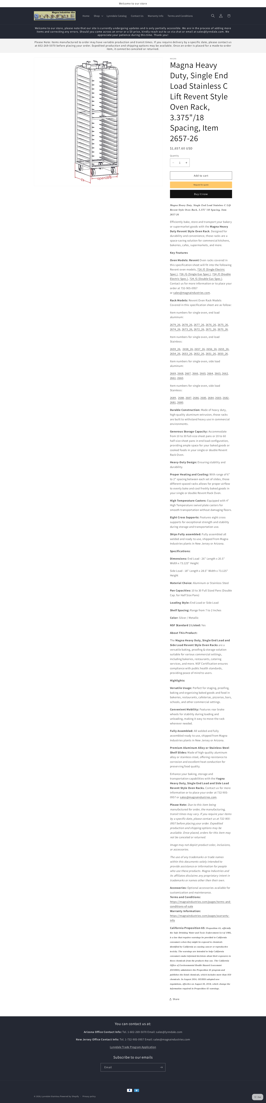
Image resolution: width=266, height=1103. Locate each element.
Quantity (174, 155)
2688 (181, 398)
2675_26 (223, 325)
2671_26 (211, 329)
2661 (173, 378)
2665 (203, 373)
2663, (218, 373)
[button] (98, 16)
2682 (226, 398)
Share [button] (176, 999)
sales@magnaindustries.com (191, 293)
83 (219, 398)
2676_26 (211, 325)
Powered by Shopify (69, 1096)
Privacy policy (89, 1096)
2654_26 (175, 353)
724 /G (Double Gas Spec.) (206, 279)
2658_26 (187, 349)
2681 (173, 402)
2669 (173, 373)
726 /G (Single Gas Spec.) (195, 274)
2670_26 (223, 329)
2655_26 (223, 349)
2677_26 (199, 325)
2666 (195, 373)
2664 (210, 373)
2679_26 (175, 325)
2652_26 (199, 353)
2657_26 (199, 349)
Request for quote (201, 184)
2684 (211, 398)
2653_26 (187, 353)
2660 (180, 378)
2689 (173, 398)
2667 (188, 373)
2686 (196, 398)
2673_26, (187, 329)
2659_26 (175, 349)
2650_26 (223, 353)
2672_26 (199, 329)
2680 (180, 402)
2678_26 (187, 325)
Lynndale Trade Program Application (133, 1047)
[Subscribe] (161, 1067)
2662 (225, 373)
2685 (203, 398)
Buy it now (201, 194)
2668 (180, 373)
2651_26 (211, 353)
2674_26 (175, 329)
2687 (188, 398)
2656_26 (211, 349)
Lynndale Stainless (50, 1096)
